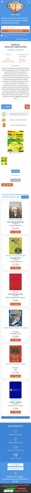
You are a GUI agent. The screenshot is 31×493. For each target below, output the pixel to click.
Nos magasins (15, 465)
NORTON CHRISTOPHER (15, 47)
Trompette (11, 50)
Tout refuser (22, 488)
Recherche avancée (22, 39)
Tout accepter (11, 488)
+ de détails (16, 180)
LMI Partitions (15, 14)
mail (17, 481)
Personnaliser (8, 491)
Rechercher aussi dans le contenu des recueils (15, 35)
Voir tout (25, 197)
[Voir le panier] (28, 2)
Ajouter (27, 106)
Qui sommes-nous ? (15, 468)
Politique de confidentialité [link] (20, 491)
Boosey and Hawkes (8, 61)
